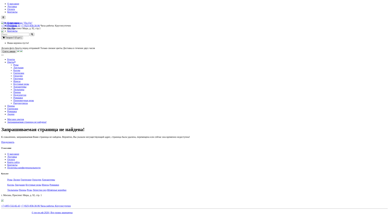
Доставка (12, 6)
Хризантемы (19, 86)
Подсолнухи (19, 95)
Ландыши (18, 67)
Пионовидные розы (23, 100)
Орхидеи (18, 76)
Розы (16, 65)
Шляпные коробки (56, 190)
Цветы (10, 62)
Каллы (16, 70)
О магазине (13, 3)
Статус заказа (8, 51)
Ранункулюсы (20, 103)
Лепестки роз (39, 190)
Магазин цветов (15, 119)
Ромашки (18, 97)
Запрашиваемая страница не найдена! (26, 122)
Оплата (11, 9)
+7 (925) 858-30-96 (30, 25)
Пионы (17, 92)
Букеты (11, 59)
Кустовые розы (21, 84)
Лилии (16, 179)
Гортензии (18, 73)
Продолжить (7, 142)
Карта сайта (13, 162)
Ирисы (17, 81)
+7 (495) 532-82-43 (10, 25)
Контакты (12, 12)
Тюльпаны (18, 89)
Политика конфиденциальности (24, 167)
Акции (10, 114)
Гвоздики (18, 78)
